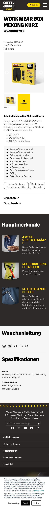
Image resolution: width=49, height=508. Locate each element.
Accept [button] (25, 503)
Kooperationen (12, 457)
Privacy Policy (39, 490)
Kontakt (8, 463)
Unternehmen (11, 444)
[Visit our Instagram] (18, 427)
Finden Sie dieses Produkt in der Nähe (16, 185)
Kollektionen (11, 437)
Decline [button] (36, 503)
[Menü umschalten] (45, 5)
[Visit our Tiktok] (37, 427)
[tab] (24, 198)
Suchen (35, 5)
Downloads (11, 203)
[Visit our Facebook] (12, 427)
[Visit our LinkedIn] (31, 427)
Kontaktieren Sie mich (37, 185)
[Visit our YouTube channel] (25, 427)
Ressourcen (10, 450)
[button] (7, 72)
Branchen (10, 197)
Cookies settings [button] (13, 503)
